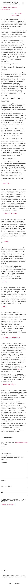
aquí (19, 369)
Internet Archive (10, 213)
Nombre (3, 480)
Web (2, 492)
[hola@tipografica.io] (14, 580)
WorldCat (7, 183)
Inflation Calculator (11, 337)
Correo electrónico (6, 486)
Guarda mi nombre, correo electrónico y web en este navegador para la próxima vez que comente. (14, 500)
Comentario (4, 462)
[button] (23, 3)
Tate (5, 281)
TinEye (6, 241)
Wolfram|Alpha (9, 384)
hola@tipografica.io (14, 583)
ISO (4, 306)
